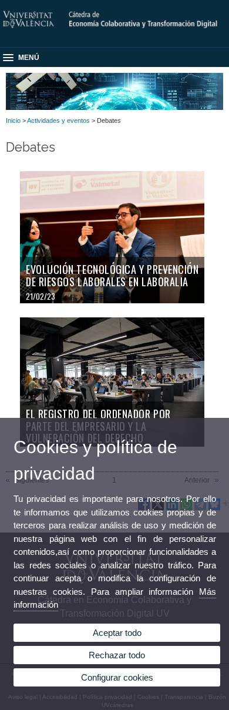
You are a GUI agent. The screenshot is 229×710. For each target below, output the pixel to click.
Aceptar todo (117, 633)
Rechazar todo (117, 655)
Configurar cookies (117, 677)
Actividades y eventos (58, 120)
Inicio (13, 120)
